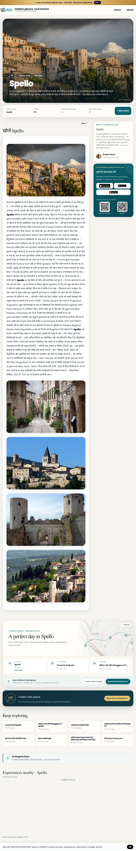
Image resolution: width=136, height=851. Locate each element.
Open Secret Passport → (117, 698)
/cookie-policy (94, 846)
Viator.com (22, 837)
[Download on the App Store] (104, 186)
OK (130, 847)
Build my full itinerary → (118, 681)
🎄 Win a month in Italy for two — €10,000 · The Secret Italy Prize (67, 2)
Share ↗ (84, 123)
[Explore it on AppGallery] (113, 192)
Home (117, 9)
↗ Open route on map (93, 681)
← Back (12, 70)
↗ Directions (123, 111)
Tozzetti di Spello (66, 665)
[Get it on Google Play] (122, 186)
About (130, 9)
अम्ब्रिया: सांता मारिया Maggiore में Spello (115, 665)
